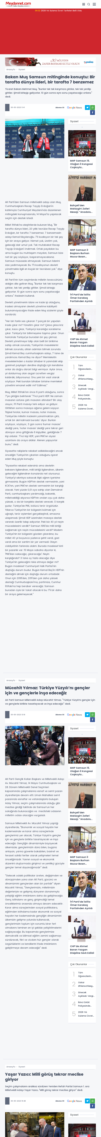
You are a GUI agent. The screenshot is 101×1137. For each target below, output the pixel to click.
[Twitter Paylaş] (87, 107)
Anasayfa (10, 69)
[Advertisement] (50, 35)
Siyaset (22, 69)
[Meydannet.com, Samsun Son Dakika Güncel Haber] (18, 4)
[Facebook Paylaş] (92, 112)
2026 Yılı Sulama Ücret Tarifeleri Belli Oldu (58, 10)
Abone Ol (59, 107)
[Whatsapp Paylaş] (92, 107)
